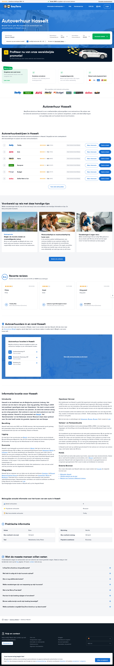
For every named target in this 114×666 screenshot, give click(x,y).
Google (99, 469)
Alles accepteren (102, 660)
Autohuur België (14, 619)
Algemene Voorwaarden (36, 646)
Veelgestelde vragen (35, 639)
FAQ (70, 6)
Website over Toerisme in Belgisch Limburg (73, 478)
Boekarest (5, 477)
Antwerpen (84, 419)
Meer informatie (91, 145)
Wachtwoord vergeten (64, 639)
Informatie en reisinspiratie (37, 642)
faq (17, 562)
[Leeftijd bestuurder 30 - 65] (27, 41)
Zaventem (45, 473)
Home (6, 619)
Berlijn (48, 475)
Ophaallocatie (8, 35)
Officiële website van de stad (68, 476)
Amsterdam (41, 475)
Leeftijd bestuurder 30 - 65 (36, 41)
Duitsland (4, 452)
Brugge (90, 419)
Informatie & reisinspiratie (55, 6)
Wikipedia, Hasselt (65, 474)
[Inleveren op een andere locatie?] (5, 41)
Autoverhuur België (10, 329)
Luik (24, 481)
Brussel (52, 473)
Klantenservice (78, 6)
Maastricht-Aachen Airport (9, 475)
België (38, 414)
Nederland (46, 450)
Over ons (32, 637)
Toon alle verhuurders (57, 187)
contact (32, 562)
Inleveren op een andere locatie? (15, 41)
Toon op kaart (17, 353)
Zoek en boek (105, 145)
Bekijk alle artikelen (57, 259)
